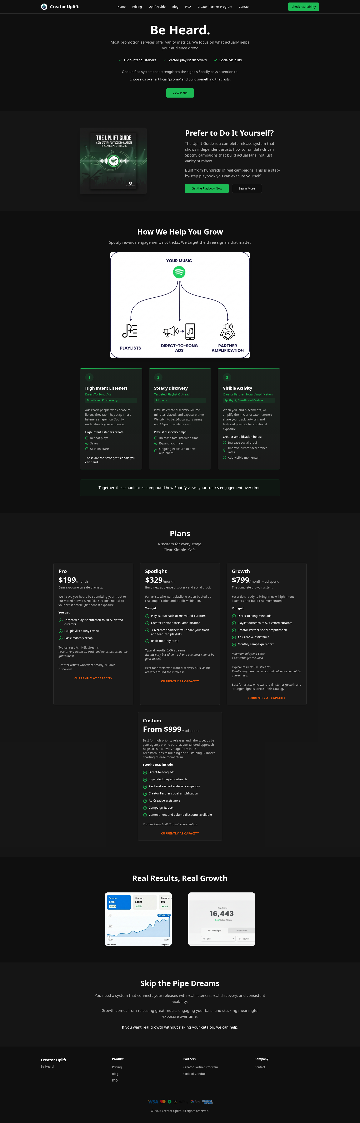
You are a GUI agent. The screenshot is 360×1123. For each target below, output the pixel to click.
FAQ (188, 7)
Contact (244, 7)
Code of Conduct (194, 1074)
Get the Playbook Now (207, 188)
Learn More (247, 188)
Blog (175, 7)
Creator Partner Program (215, 7)
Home (122, 7)
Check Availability (303, 7)
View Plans (180, 93)
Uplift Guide (157, 7)
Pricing (137, 7)
